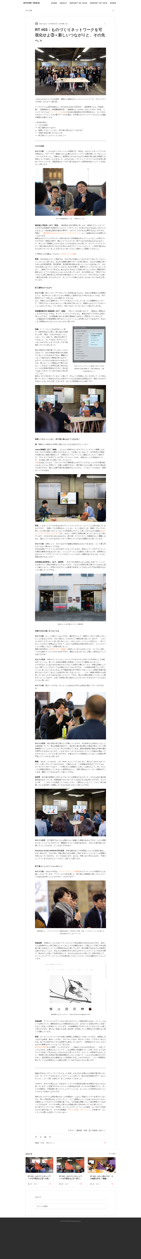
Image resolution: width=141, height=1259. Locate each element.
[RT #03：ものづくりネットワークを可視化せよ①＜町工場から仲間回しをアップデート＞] (70, 1165)
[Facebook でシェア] (36, 1137)
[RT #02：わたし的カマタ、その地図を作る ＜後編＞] (101, 1165)
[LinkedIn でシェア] (45, 1137)
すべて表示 (112, 1154)
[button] (113, 10)
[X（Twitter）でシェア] (41, 1137)
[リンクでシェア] (50, 1137)
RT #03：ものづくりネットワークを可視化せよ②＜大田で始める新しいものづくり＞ (39, 1177)
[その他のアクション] (105, 24)
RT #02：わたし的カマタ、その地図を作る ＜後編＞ (101, 1177)
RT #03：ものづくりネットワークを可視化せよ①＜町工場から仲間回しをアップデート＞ (70, 1177)
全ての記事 (28, 10)
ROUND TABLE (32, 3)
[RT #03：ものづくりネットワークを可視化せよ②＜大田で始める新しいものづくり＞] (39, 1165)
